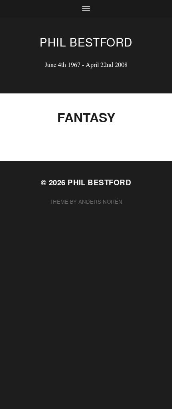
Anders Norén (100, 201)
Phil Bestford (86, 42)
